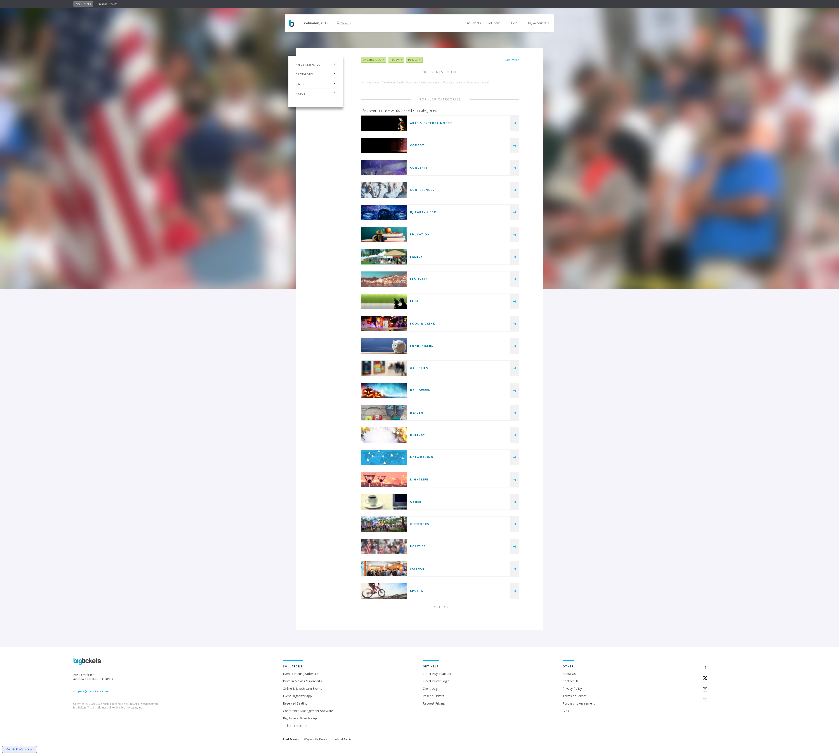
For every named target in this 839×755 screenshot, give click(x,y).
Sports (416, 591)
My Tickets (83, 4)
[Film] (384, 301)
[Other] (384, 502)
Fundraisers (421, 346)
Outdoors (419, 524)
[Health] (384, 412)
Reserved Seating (295, 703)
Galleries (419, 368)
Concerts (419, 167)
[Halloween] (384, 390)
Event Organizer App (297, 696)
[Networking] (384, 457)
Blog (566, 711)
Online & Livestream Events (302, 688)
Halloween (420, 390)
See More (512, 60)
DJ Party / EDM (423, 212)
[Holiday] (384, 435)
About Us (569, 674)
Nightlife (419, 479)
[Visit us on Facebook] (734, 667)
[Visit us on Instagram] (734, 689)
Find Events (473, 23)
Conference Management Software (308, 711)
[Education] (384, 234)
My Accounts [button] (537, 23)
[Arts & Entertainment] (384, 123)
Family (416, 257)
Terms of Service (575, 696)
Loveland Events (341, 739)
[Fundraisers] (384, 346)
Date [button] (300, 84)
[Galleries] (384, 368)
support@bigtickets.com (90, 691)
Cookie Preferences (19, 749)
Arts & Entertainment (431, 123)
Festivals (419, 279)
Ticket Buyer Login (436, 681)
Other (415, 502)
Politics (418, 546)
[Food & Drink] (384, 323)
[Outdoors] (384, 524)
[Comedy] (384, 145)
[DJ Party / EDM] (384, 212)
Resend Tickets (108, 4)
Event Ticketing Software (300, 674)
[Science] (384, 568)
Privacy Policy (572, 688)
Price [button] (300, 93)
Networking (421, 457)
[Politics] (384, 546)
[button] (316, 23)
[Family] (384, 256)
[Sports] (384, 591)
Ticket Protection (295, 726)
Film (414, 301)
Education (420, 234)
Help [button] (514, 23)
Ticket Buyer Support (437, 674)
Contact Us (570, 681)
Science (417, 568)
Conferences (422, 190)
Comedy (417, 145)
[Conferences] (384, 190)
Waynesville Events (315, 739)
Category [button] (305, 74)
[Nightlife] (384, 479)
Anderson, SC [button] (308, 65)
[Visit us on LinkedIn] (734, 700)
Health (416, 413)
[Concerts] (384, 167)
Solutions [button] (494, 23)
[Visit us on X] (734, 678)
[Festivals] (384, 279)
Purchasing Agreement (579, 703)
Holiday (417, 435)
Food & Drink (422, 323)
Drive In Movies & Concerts (302, 681)
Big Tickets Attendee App (301, 718)
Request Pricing (434, 703)
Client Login (431, 688)
